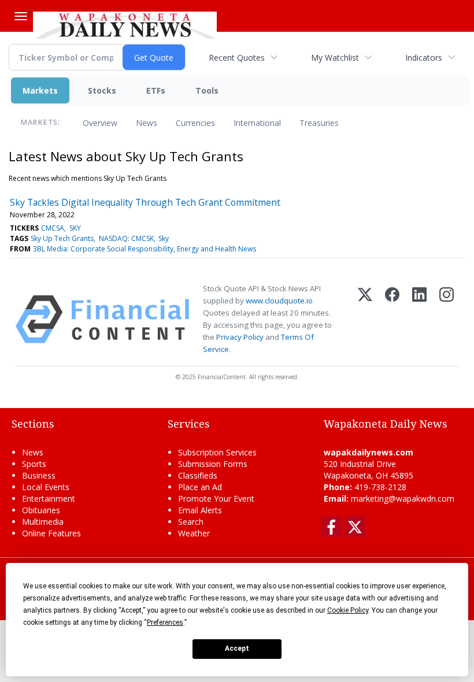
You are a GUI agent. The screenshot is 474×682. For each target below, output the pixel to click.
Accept (237, 648)
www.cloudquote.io (279, 300)
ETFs (155, 90)
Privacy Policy (240, 337)
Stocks (102, 90)
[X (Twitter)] (365, 319)
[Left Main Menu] (21, 16)
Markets (40, 90)
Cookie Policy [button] (347, 610)
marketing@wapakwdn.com (402, 498)
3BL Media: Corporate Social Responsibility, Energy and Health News (144, 249)
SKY (75, 228)
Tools (207, 90)
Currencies (195, 122)
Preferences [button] (165, 622)
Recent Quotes (237, 57)
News (146, 122)
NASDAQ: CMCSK (126, 238)
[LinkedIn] (419, 319)
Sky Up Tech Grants (62, 238)
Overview (100, 122)
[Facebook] (392, 319)
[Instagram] (446, 319)
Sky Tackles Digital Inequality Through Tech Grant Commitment (145, 202)
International (257, 122)
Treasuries (319, 122)
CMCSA (52, 228)
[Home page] (125, 24)
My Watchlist (335, 57)
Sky (163, 238)
